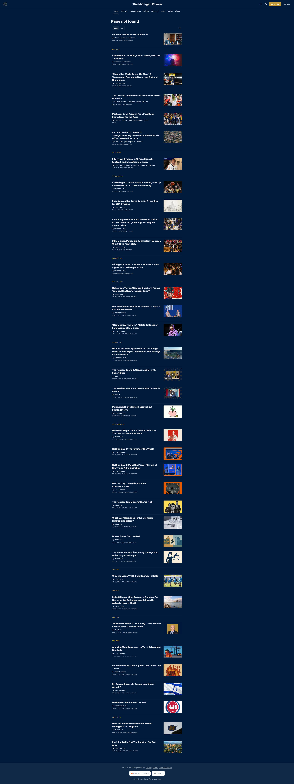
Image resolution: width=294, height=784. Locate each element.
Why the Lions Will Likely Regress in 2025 (135, 576)
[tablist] (118, 28)
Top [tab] (121, 28)
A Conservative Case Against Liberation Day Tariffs (136, 667)
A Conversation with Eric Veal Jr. (130, 34)
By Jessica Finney (119, 312)
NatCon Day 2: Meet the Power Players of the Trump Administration (134, 466)
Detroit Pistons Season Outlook (129, 702)
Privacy (148, 768)
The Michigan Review (125, 40)
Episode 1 (116, 376)
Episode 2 (116, 394)
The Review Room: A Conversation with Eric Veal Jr (136, 390)
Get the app (158, 773)
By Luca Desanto (118, 331)
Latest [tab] (115, 28)
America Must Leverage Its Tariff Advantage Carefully (136, 648)
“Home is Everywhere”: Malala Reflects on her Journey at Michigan (135, 326)
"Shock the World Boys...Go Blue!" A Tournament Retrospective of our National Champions (135, 77)
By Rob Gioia (117, 505)
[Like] (113, 43)
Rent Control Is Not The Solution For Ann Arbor (134, 743)
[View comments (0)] (128, 43)
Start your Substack (141, 773)
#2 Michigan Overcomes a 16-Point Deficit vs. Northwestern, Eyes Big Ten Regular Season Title (135, 222)
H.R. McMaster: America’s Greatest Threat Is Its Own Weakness (136, 308)
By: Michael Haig (118, 83)
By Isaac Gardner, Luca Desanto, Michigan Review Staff (133, 165)
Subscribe (275, 4)
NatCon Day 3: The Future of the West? (133, 449)
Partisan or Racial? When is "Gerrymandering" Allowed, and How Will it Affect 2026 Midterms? (135, 135)
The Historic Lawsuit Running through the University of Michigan (135, 554)
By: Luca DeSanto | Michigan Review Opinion (130, 102)
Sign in (287, 4)
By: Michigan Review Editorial (124, 38)
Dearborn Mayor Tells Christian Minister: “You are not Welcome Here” (134, 432)
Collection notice (165, 768)
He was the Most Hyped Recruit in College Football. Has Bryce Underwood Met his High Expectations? (136, 351)
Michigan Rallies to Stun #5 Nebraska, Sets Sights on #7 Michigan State (135, 266)
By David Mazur (118, 294)
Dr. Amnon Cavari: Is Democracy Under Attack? (133, 685)
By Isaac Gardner (119, 207)
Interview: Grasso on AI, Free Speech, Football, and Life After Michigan (132, 160)
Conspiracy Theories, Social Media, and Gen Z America (136, 57)
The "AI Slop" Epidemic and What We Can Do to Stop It (136, 97)
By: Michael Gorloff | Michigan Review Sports (130, 120)
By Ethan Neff (117, 579)
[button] (116, 11)
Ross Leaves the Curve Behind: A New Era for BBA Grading (135, 202)
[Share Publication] (265, 4)
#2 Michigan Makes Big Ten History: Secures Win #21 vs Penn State (136, 242)
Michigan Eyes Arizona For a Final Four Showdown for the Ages (133, 115)
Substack (135, 779)
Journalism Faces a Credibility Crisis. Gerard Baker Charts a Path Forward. (136, 625)
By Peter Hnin (117, 436)
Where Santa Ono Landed (126, 536)
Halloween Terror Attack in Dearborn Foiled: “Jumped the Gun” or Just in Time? (136, 289)
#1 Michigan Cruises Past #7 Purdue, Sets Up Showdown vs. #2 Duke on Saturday (136, 184)
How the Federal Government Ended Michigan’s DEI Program (131, 725)
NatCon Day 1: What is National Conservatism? (129, 485)
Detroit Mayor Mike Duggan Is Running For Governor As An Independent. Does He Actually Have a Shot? (135, 600)
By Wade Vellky (118, 606)
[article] (147, 39)
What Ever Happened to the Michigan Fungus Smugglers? (132, 519)
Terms (155, 768)
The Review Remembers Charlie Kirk (132, 502)
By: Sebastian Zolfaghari (121, 62)
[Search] (260, 4)
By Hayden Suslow (119, 357)
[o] (172, 374)
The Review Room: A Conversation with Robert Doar (134, 371)
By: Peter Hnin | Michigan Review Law (127, 141)
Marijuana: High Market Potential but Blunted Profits (132, 408)
